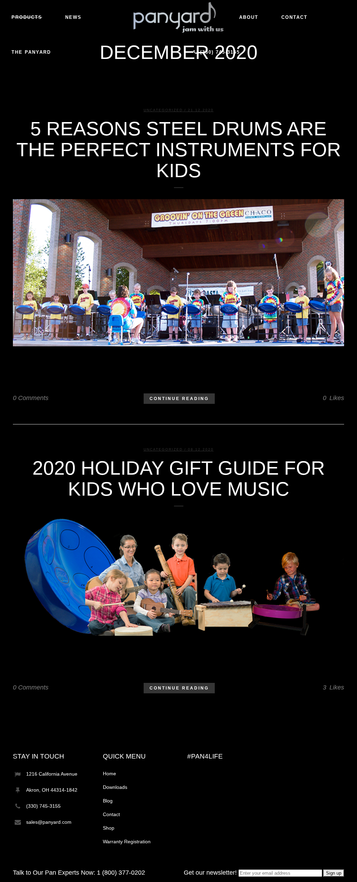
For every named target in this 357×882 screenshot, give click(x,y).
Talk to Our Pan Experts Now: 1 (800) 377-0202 (79, 872)
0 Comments (30, 397)
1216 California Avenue (51, 774)
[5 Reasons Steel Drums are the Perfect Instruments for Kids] (178, 272)
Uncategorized (163, 110)
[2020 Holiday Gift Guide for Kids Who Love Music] (178, 577)
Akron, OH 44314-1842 (51, 790)
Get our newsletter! (211, 872)
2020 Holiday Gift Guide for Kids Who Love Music (178, 478)
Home (109, 773)
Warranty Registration (127, 841)
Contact (111, 814)
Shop (108, 828)
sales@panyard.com (48, 822)
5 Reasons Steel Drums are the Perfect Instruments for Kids (178, 149)
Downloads (115, 787)
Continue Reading (179, 398)
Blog (108, 801)
